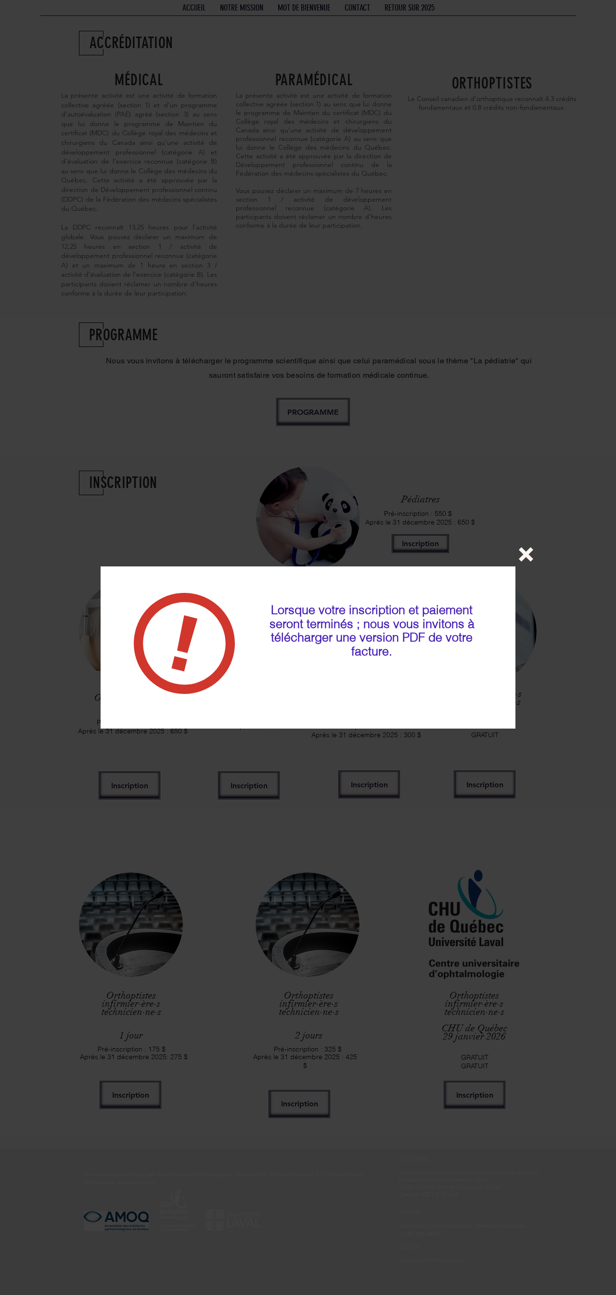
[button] (526, 554)
